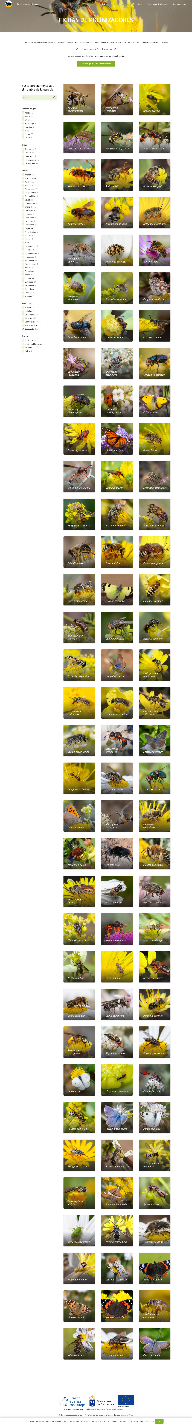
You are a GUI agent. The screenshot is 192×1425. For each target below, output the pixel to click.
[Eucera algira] (117, 552)
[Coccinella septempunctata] (117, 401)
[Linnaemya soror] (117, 778)
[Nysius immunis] (117, 966)
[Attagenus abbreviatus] (79, 288)
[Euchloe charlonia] (117, 589)
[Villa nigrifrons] (79, 1344)
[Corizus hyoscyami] (79, 439)
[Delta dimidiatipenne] (79, 476)
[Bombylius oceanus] (117, 288)
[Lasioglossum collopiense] (79, 703)
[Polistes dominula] (79, 1117)
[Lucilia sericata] (154, 778)
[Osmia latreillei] (79, 1004)
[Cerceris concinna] (154, 326)
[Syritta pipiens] (154, 1193)
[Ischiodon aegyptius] (79, 665)
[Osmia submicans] (117, 1004)
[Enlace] (8, 4)
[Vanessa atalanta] (154, 1268)
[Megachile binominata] (154, 816)
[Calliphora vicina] (79, 326)
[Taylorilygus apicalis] (79, 1230)
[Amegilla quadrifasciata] (79, 99)
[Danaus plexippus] (117, 439)
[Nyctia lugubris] (79, 966)
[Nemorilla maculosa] (79, 929)
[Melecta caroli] (117, 853)
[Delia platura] (154, 439)
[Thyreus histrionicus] (117, 1230)
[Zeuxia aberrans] (117, 1344)
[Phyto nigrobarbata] (154, 1042)
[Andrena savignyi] (154, 175)
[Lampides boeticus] (117, 665)
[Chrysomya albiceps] (154, 363)
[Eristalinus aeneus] (117, 514)
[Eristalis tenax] (79, 552)
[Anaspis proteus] (154, 99)
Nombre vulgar (29, 108)
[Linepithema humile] (79, 778)
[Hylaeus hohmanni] (154, 627)
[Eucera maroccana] (79, 589)
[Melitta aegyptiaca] (154, 853)
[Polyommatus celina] (117, 1117)
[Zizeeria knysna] (154, 1344)
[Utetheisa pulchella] (117, 1268)
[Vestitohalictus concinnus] (154, 1306)
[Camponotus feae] (117, 326)
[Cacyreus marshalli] (154, 288)
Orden (24, 145)
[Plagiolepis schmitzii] (117, 1080)
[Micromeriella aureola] (79, 891)
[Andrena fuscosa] (79, 175)
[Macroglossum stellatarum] (117, 816)
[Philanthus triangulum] (79, 1042)
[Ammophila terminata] (117, 99)
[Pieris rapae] (79, 1080)
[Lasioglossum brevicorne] (154, 665)
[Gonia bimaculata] (117, 627)
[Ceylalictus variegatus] (79, 363)
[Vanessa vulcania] (117, 1306)
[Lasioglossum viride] (79, 740)
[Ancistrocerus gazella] (117, 137)
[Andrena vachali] (79, 212)
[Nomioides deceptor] (154, 929)
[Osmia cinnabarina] (154, 966)
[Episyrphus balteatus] (79, 514)
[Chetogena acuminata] (117, 363)
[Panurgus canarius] (154, 1004)
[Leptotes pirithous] (154, 740)
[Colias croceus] (154, 401)
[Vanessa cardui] (79, 1306)
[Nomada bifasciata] (117, 929)
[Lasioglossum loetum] (117, 703)
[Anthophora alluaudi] (117, 212)
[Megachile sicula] (79, 853)
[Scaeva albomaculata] (117, 1155)
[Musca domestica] (117, 891)
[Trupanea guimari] (79, 1268)
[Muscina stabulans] (154, 891)
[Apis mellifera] (154, 250)
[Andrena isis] (117, 175)
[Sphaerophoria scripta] (79, 1193)
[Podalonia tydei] (154, 1080)
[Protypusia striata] (79, 1155)
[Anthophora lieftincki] (154, 212)
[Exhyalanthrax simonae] (79, 627)
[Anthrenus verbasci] (117, 250)
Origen (25, 336)
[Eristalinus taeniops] (154, 514)
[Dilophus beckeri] (117, 476)
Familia (25, 170)
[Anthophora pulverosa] (79, 250)
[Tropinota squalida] (154, 1230)
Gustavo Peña (126, 1415)
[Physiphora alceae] (117, 1042)
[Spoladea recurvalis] (117, 1193)
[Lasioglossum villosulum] (154, 703)
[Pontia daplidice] (154, 1117)
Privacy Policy (149, 1421)
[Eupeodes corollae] (154, 589)
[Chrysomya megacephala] (79, 401)
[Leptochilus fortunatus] (117, 740)
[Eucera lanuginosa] (154, 552)
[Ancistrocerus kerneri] (154, 137)
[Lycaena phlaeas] (79, 816)
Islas (24, 303)
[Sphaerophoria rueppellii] (154, 1155)
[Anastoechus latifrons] (79, 137)
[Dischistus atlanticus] (154, 476)
